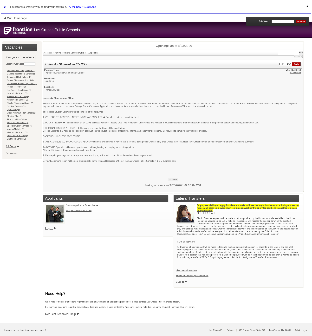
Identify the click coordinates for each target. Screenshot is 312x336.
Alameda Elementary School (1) (21, 70)
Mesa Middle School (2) (17, 100)
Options (297, 57)
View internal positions (186, 270)
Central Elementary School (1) (20, 80)
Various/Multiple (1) (15, 129)
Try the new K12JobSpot (81, 7)
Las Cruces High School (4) (19, 90)
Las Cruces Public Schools (221, 330)
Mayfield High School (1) (18, 96)
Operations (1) (13, 109)
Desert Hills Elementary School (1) (22, 83)
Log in (49, 228)
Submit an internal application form (192, 275)
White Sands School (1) (17, 135)
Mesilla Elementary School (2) (20, 103)
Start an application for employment (83, 205)
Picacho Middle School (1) (18, 119)
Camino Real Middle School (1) (21, 74)
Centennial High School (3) (19, 77)
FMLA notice (11, 153)
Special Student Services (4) (19, 126)
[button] (307, 7)
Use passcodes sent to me (78, 210)
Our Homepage (17, 18)
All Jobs (11, 146)
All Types (48, 53)
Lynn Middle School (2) (17, 93)
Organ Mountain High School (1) (21, 113)
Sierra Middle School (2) (17, 122)
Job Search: (265, 21)
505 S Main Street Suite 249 (252, 330)
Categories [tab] (12, 57)
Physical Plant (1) (14, 116)
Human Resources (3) (16, 87)
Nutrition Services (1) (16, 106)
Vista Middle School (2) (17, 132)
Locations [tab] (28, 57)
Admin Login (301, 330)
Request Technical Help (60, 314)
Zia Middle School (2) (16, 139)
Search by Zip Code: (15, 64)
